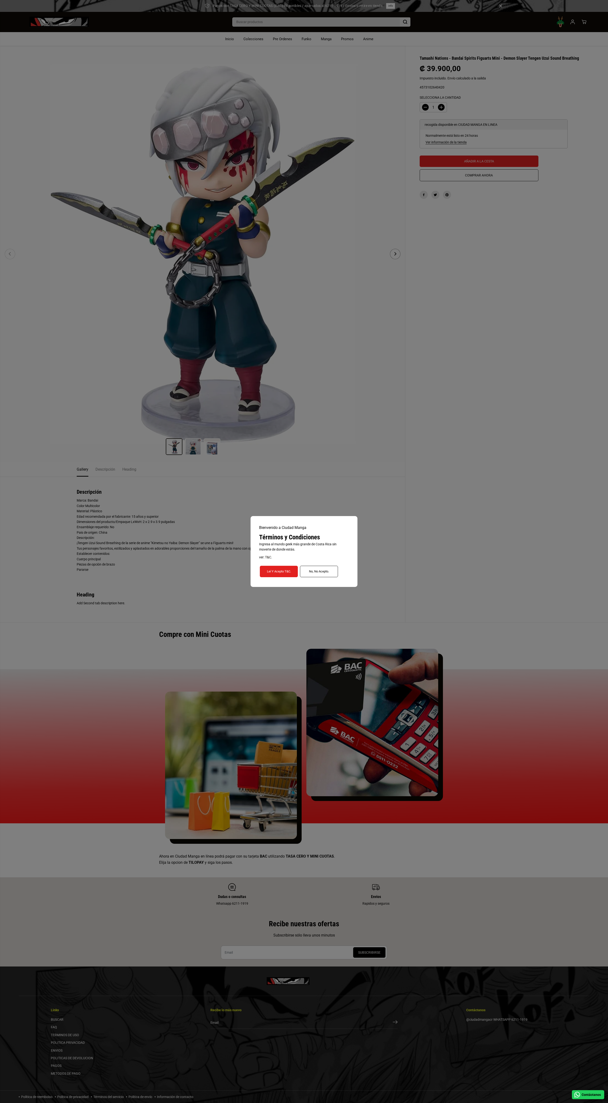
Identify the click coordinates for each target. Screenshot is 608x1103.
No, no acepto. (319, 571)
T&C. (268, 557)
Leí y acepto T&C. (279, 571)
